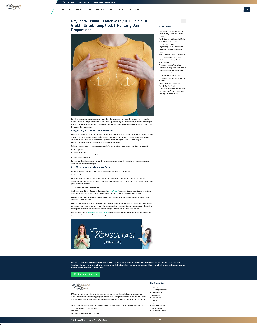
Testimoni (120, 9)
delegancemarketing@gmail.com (105, 2)
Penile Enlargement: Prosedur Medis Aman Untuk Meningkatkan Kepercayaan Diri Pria (172, 41)
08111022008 (69, 2)
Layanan (79, 9)
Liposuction (156, 295)
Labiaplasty (156, 300)
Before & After (99, 9)
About (70, 9)
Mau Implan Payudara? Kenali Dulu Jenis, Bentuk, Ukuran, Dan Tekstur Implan (171, 33)
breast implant (113, 191)
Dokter (110, 9)
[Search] (183, 21)
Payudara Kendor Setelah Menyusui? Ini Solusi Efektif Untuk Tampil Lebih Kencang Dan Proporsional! (172, 91)
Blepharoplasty (157, 292)
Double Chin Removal (159, 311)
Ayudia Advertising (100, 320)
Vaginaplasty (156, 298)
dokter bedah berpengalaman (98, 212)
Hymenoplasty (157, 303)
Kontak (137, 9)
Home (62, 9)
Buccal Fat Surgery (158, 305)
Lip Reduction (157, 308)
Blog (129, 9)
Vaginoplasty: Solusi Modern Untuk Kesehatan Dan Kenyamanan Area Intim (171, 49)
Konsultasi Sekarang (87, 274)
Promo (88, 9)
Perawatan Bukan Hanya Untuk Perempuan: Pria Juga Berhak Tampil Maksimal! (172, 78)
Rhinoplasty (156, 287)
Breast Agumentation (159, 290)
